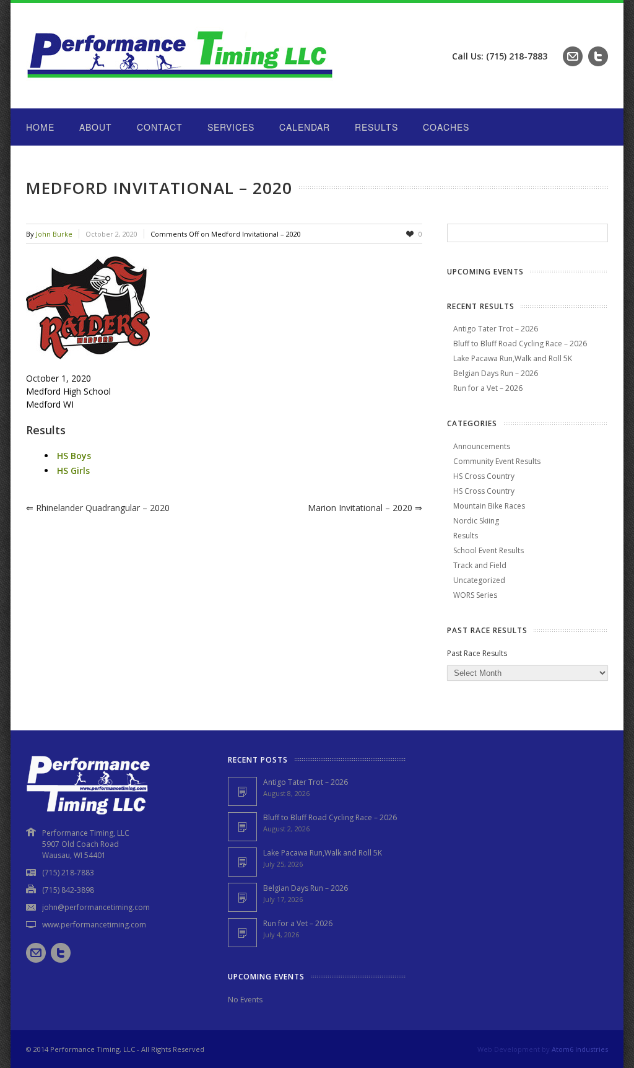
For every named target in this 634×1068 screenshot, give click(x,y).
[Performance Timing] (181, 83)
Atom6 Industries (580, 1049)
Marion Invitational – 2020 (365, 508)
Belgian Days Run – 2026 (495, 373)
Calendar (304, 127)
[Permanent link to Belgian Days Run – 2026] (242, 897)
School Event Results (488, 550)
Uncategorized (479, 580)
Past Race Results (477, 653)
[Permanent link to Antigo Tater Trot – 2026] (242, 791)
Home (40, 127)
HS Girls (73, 470)
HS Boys (74, 456)
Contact (160, 127)
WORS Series (475, 595)
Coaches (446, 127)
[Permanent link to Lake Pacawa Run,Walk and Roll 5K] (242, 862)
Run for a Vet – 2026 (488, 388)
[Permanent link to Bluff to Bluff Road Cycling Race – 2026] (242, 826)
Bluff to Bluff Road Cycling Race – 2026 (520, 343)
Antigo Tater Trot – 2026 (495, 328)
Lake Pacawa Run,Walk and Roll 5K (512, 358)
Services (230, 127)
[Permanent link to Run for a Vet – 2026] (242, 932)
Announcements (481, 446)
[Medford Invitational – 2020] (224, 307)
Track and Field (479, 565)
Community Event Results (497, 461)
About (95, 127)
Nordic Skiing (476, 520)
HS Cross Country (484, 476)
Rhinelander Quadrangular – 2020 (98, 508)
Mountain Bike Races (489, 506)
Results (376, 127)
